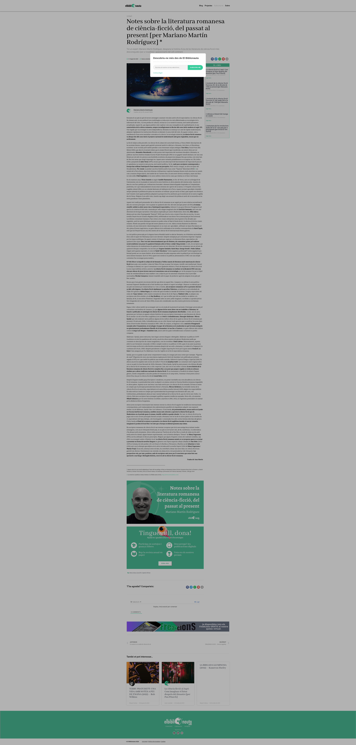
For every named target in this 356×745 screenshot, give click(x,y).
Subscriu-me (195, 67)
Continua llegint (157, 73)
